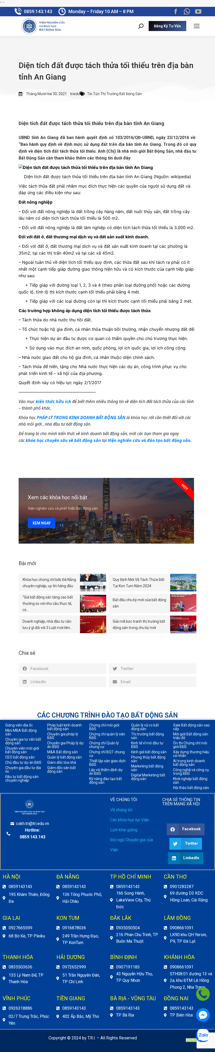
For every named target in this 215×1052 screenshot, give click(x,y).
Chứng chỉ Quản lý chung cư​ (104, 745)
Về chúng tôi (121, 809)
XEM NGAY (42, 523)
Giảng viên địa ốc (19, 725)
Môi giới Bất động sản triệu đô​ (190, 736)
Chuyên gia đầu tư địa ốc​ (23, 769)
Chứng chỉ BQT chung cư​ (107, 754)
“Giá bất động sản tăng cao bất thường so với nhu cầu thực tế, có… (48, 603)
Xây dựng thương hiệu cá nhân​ (191, 754)
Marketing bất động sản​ (147, 768)
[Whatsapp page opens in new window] (187, 11)
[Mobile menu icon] (196, 26)
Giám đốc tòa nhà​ (61, 762)
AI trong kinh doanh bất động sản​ (189, 763)
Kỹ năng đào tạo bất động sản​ (105, 781)
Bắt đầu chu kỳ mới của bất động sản (139, 603)
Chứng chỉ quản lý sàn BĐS (107, 736)
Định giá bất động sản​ (148, 752)
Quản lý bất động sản (64, 757)
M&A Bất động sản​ (62, 752)
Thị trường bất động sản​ (147, 736)
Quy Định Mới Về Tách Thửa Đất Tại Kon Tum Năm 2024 (138, 582)
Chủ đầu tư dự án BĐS (23, 762)
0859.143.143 (38, 11)
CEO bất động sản (20, 757)
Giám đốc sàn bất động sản (61, 769)
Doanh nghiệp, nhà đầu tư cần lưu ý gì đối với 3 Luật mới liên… (47, 624)
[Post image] (93, 582)
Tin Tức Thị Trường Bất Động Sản (114, 94)
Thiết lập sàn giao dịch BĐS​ (107, 763)
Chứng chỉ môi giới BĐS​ (104, 727)
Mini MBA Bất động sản (21, 732)
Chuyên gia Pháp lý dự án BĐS (65, 745)
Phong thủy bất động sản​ (148, 759)
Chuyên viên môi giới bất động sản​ (22, 750)
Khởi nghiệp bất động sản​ (190, 781)
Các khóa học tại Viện (129, 819)
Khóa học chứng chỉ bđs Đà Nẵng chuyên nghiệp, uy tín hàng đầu (49, 582)
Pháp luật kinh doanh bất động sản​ (64, 727)
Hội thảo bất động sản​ (191, 788)
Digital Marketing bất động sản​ (148, 777)
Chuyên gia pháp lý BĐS (62, 736)
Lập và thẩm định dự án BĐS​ (106, 772)
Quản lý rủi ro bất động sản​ (145, 727)
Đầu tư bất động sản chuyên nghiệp (22, 778)
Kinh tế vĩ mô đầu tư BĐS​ (147, 745)
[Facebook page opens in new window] (175, 11)
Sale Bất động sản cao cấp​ (191, 727)
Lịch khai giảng (123, 829)
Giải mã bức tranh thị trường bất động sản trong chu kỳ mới (139, 624)
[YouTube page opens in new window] (198, 11)
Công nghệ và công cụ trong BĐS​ (191, 772)
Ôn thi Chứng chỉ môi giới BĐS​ (190, 745)
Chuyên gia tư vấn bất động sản (23, 741)
